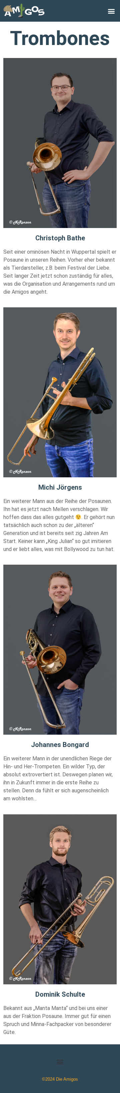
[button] (111, 10)
